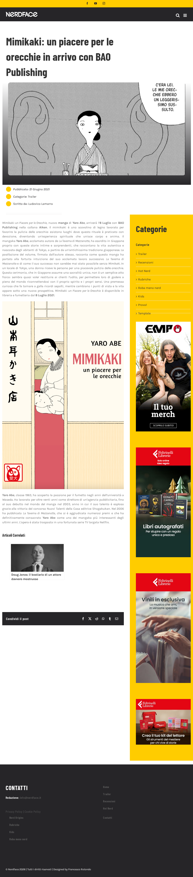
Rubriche (144, 279)
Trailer (32, 196)
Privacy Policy (14, 811)
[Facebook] (83, 618)
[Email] (116, 618)
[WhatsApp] (103, 618)
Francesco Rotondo (79, 869)
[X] (90, 618)
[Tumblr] (109, 618)
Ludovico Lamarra (40, 204)
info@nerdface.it (30, 797)
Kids (141, 296)
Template (144, 313)
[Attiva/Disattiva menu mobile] (185, 15)
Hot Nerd (144, 271)
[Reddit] (96, 618)
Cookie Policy (33, 811)
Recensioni (145, 262)
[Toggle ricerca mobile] (178, 15)
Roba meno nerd (149, 288)
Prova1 (142, 305)
